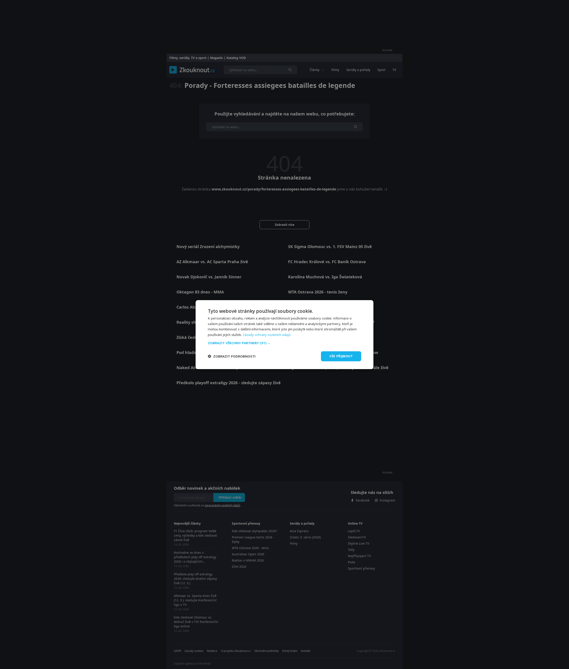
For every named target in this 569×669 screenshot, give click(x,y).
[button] (284, 343)
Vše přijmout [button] (341, 356)
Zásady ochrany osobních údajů (267, 334)
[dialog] (284, 334)
